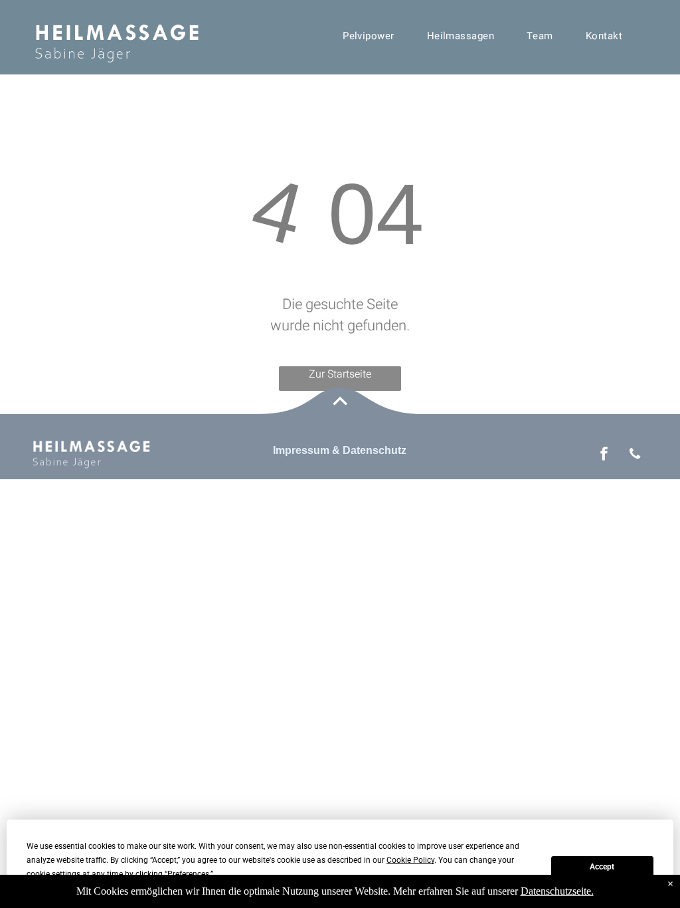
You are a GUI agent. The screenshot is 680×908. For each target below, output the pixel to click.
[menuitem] (373, 36)
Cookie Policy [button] (410, 860)
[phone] (635, 455)
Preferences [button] (188, 874)
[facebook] (604, 455)
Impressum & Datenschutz (339, 450)
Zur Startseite (340, 374)
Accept (602, 866)
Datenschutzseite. (557, 891)
